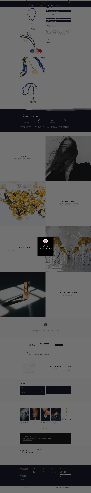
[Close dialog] (52, 238)
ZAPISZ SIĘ (45, 253)
